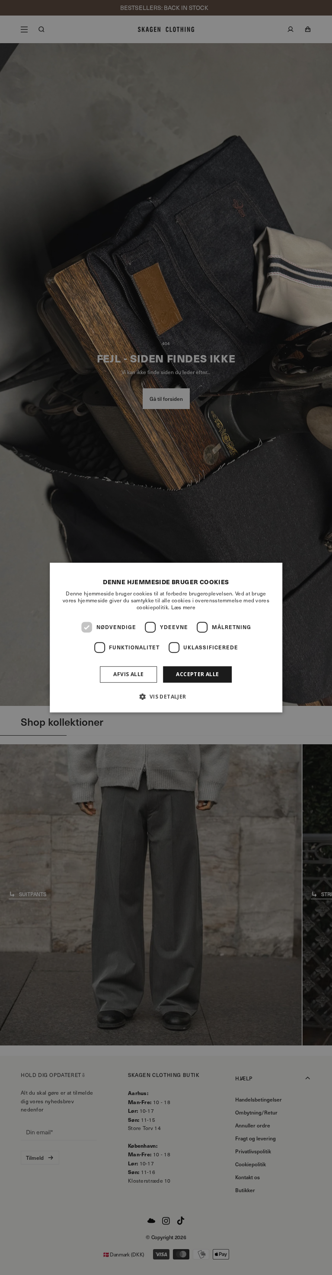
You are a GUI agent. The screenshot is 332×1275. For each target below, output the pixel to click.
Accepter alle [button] (197, 674)
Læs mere (183, 607)
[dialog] (166, 638)
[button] (166, 696)
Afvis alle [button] (128, 674)
